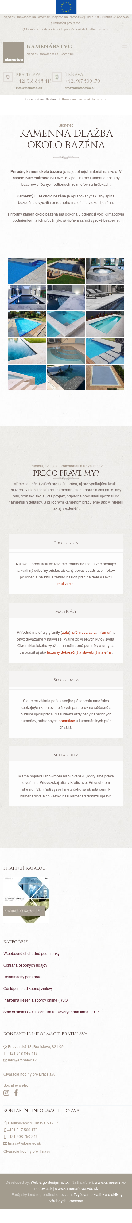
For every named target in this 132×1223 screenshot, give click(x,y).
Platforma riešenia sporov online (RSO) (36, 1000)
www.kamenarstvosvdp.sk (76, 1188)
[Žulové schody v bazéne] (66, 351)
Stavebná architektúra (41, 99)
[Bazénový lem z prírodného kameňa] (27, 271)
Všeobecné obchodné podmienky (31, 953)
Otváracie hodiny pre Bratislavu (29, 1074)
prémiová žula (84, 632)
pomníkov (67, 720)
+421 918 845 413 (34, 78)
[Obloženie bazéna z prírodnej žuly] (105, 324)
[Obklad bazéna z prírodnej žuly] (66, 324)
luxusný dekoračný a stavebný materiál (79, 652)
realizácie (65, 583)
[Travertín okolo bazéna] (27, 351)
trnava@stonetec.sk (80, 87)
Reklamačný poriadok (21, 976)
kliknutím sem (99, 29)
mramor (104, 632)
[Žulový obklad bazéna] (105, 351)
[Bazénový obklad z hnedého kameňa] (27, 377)
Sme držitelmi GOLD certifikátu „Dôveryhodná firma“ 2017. (51, 1011)
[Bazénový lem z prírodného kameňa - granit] (66, 271)
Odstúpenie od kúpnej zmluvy (28, 988)
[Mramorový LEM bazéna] (27, 324)
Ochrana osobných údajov (25, 965)
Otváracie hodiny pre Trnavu (26, 1151)
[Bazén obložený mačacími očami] (66, 377)
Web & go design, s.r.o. (50, 1182)
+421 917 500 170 (82, 78)
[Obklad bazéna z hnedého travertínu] (105, 377)
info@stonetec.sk (29, 87)
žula (65, 632)
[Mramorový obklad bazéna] (105, 271)
